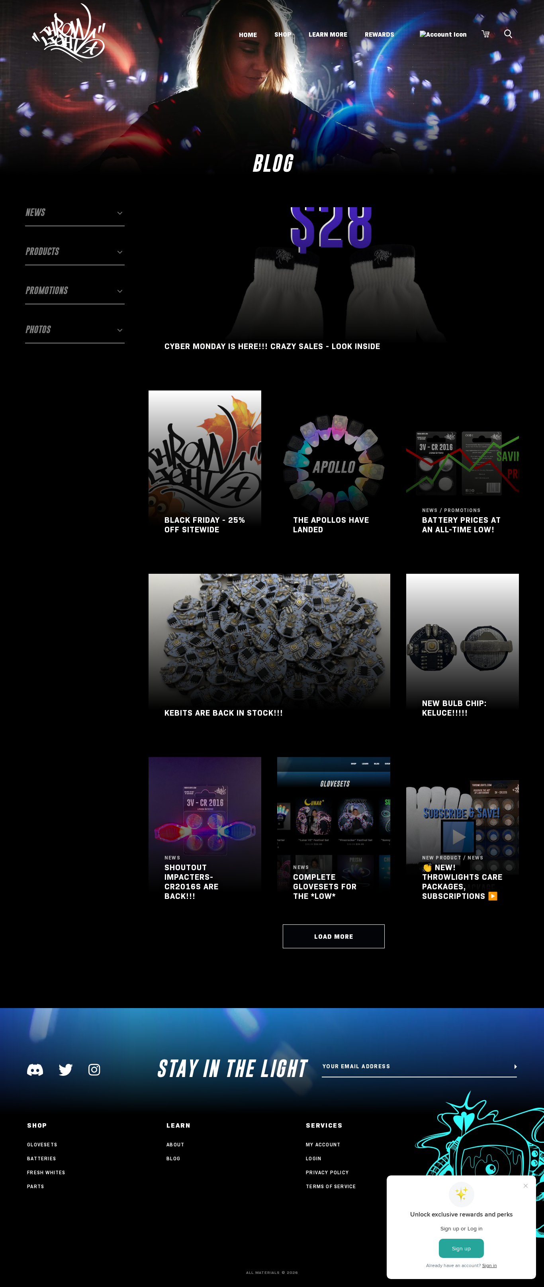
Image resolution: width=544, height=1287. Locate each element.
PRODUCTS (42, 251)
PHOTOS (37, 329)
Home (248, 34)
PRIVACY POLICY (327, 1172)
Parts (35, 1186)
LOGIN (313, 1158)
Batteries (41, 1158)
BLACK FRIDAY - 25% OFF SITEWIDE (204, 524)
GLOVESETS (42, 1145)
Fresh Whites (46, 1172)
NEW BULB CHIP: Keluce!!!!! (454, 708)
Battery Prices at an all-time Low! (461, 524)
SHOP (282, 34)
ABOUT (175, 1145)
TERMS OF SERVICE (331, 1186)
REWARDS (379, 34)
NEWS (35, 212)
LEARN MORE (328, 34)
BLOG (173, 1158)
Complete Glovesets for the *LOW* (325, 886)
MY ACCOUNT (323, 1145)
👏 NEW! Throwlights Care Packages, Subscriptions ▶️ (462, 882)
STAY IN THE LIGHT (231, 1068)
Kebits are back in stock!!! (223, 713)
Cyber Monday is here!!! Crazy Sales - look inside (272, 346)
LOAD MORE (333, 936)
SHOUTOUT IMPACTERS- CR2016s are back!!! (191, 882)
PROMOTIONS (46, 290)
